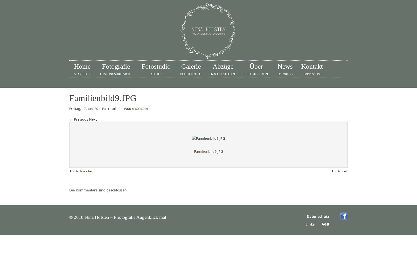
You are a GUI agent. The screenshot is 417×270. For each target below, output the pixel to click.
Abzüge (223, 69)
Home (82, 69)
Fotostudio (156, 69)
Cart (145, 109)
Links (310, 224)
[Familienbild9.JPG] (208, 138)
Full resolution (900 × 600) (122, 109)
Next (95, 119)
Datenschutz (318, 216)
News (285, 69)
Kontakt (312, 69)
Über (256, 69)
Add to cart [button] (340, 171)
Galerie (191, 69)
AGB (325, 224)
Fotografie (116, 69)
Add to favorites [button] (81, 171)
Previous (78, 119)
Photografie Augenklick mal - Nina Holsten (208, 31)
